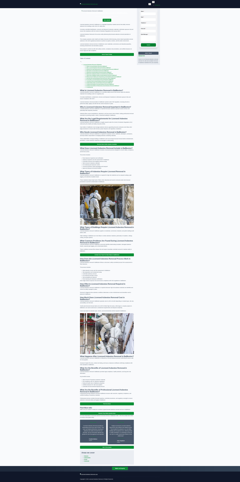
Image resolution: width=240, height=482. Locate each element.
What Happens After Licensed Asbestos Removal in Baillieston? (99, 82)
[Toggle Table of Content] (81, 61)
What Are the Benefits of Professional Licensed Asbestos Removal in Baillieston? (103, 85)
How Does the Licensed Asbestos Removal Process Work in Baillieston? (101, 78)
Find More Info (90, 87)
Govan (85, 459)
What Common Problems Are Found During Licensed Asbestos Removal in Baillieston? (104, 76)
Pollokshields (87, 457)
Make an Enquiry (120, 468)
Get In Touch (148, 53)
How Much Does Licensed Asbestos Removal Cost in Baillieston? (100, 81)
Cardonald (86, 461)
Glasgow (86, 456)
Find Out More (107, 403)
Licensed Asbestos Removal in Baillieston (93, 64)
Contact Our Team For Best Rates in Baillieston (107, 254)
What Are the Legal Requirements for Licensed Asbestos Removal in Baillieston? (102, 69)
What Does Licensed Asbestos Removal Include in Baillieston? (99, 72)
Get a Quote (107, 20)
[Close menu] (153, 2)
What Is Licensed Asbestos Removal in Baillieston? (97, 66)
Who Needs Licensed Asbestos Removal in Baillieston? (98, 70)
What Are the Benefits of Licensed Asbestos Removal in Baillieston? (100, 84)
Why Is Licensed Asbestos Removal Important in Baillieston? (99, 67)
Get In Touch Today (107, 54)
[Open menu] (149, 4)
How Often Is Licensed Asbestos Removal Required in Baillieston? (100, 79)
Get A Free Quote (106, 447)
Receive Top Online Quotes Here (107, 413)
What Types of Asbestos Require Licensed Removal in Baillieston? (100, 73)
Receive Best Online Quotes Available (107, 144)
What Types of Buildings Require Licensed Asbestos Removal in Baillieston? (102, 75)
